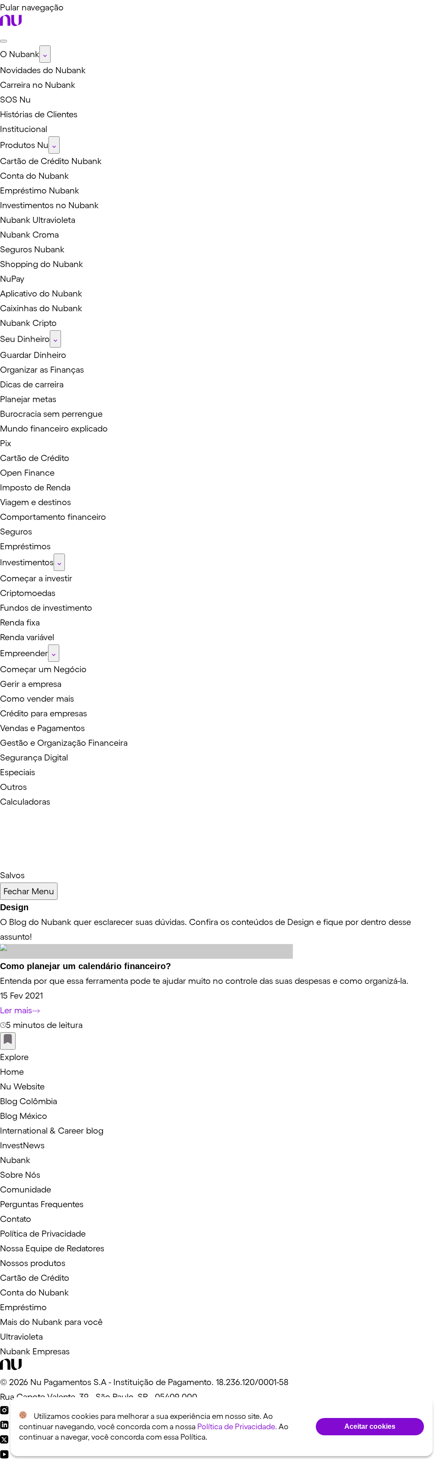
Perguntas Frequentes (41, 1204)
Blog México (23, 1116)
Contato (15, 1219)
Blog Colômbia (28, 1101)
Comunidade (25, 1189)
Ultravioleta (21, 1336)
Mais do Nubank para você (51, 1322)
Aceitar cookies (369, 1426)
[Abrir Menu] (3, 41)
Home (12, 1071)
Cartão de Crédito (34, 1278)
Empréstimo (23, 1307)
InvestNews (22, 1145)
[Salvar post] (8, 1041)
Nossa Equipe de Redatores (52, 1248)
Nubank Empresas (35, 1351)
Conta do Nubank (34, 1292)
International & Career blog (51, 1130)
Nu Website (22, 1086)
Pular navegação (32, 7)
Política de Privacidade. (237, 1426)
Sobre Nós (20, 1174)
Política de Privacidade (43, 1233)
